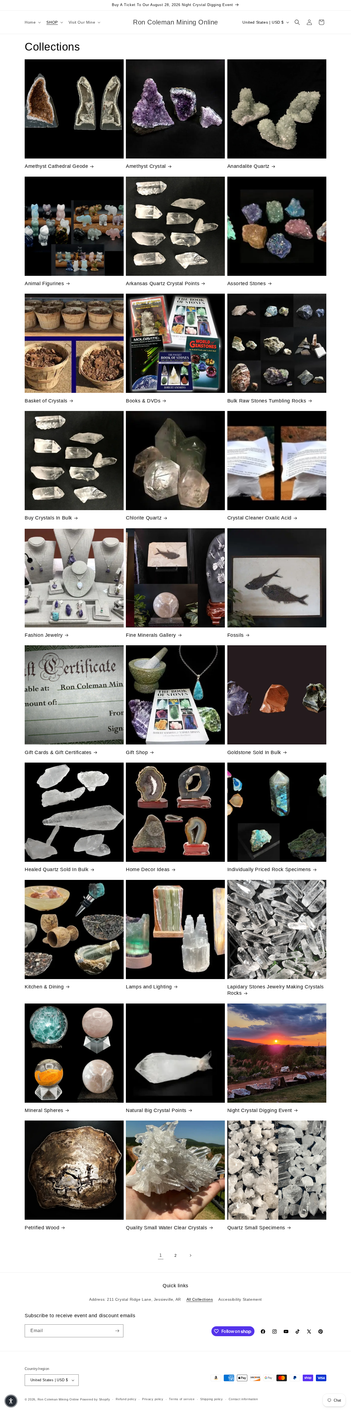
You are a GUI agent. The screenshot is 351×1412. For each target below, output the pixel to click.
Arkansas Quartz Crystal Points (162, 283)
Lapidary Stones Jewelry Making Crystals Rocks (275, 990)
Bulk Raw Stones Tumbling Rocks (266, 401)
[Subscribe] (117, 1330)
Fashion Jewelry (44, 635)
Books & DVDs (143, 401)
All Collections (199, 1299)
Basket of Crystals (46, 401)
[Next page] (190, 1255)
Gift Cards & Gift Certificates (58, 752)
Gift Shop (137, 752)
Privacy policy (152, 1399)
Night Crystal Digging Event (259, 1110)
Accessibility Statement (240, 1299)
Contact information (243, 1399)
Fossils (235, 635)
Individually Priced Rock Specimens (269, 869)
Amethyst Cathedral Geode (56, 166)
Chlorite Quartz (144, 518)
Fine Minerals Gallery (151, 635)
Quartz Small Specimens (256, 1227)
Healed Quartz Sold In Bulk (57, 869)
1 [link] (160, 1255)
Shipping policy (211, 1399)
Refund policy (126, 1399)
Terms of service (181, 1399)
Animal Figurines (44, 283)
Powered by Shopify (95, 1399)
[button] (32, 22)
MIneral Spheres (44, 1110)
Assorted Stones (246, 283)
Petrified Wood (42, 1227)
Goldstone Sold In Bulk (254, 752)
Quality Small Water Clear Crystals (166, 1227)
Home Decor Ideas (148, 869)
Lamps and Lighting (149, 986)
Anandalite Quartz (248, 166)
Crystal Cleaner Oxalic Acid (259, 518)
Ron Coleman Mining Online (58, 1399)
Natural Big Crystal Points (156, 1110)
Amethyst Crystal (146, 166)
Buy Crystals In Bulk (48, 518)
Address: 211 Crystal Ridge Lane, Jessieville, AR (135, 1299)
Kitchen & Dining (44, 986)
